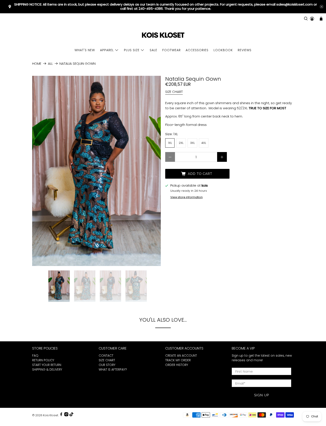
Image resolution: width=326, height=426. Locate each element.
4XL (203, 143)
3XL (192, 143)
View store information (186, 197)
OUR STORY (107, 365)
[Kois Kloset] (163, 35)
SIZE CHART (174, 91)
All (50, 63)
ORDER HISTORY (176, 365)
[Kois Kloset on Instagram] (66, 415)
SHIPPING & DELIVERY (47, 369)
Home (36, 63)
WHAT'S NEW (85, 50)
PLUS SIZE (131, 50)
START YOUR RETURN (46, 365)
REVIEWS (244, 50)
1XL (170, 143)
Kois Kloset (50, 415)
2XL (181, 143)
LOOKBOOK (223, 50)
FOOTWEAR (171, 50)
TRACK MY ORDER (178, 360)
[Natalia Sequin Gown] (96, 171)
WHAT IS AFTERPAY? (113, 369)
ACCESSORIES (197, 50)
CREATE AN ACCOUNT (181, 355)
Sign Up (261, 395)
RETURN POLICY (43, 360)
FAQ (35, 355)
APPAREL (107, 50)
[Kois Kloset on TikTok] (71, 415)
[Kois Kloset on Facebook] (61, 415)
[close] (321, 6)
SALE (153, 50)
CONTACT (106, 355)
